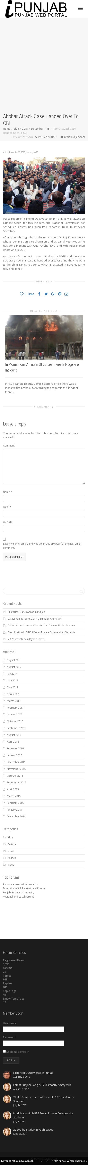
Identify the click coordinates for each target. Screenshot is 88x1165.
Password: (9, 1037)
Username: (10, 1023)
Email (6, 507)
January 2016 (14, 755)
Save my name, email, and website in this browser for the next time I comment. (42, 546)
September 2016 (16, 728)
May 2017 (12, 687)
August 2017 (14, 667)
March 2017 (14, 701)
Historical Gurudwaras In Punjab (26, 612)
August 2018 (14, 660)
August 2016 (14, 735)
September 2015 (16, 782)
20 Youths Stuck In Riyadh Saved (26, 639)
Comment (9, 445)
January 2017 (14, 714)
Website (7, 522)
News (29, 152)
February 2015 (15, 803)
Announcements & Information (20, 884)
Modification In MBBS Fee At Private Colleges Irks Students (41, 632)
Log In (11, 1060)
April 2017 (13, 694)
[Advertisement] (44, 66)
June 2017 (12, 680)
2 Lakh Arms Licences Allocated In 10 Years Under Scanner (41, 625)
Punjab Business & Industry (18, 892)
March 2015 (14, 796)
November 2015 (16, 769)
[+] (44, 337)
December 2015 (16, 762)
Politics (12, 858)
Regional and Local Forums (18, 896)
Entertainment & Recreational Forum (24, 888)
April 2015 (13, 789)
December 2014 (16, 816)
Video (11, 864)
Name (6, 492)
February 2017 (15, 707)
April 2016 (13, 741)
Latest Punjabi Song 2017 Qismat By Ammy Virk (35, 618)
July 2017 (12, 673)
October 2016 (15, 721)
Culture (12, 844)
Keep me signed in (17, 1052)
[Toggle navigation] (80, 8)
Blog (10, 837)
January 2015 (14, 809)
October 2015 (15, 775)
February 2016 (15, 748)
